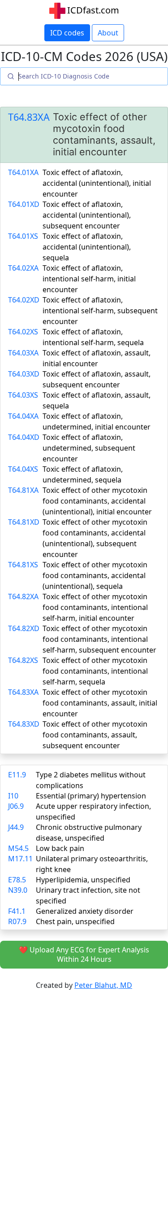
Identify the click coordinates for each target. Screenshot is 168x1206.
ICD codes (67, 33)
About (108, 33)
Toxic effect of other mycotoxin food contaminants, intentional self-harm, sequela (95, 671)
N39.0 (17, 890)
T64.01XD (23, 204)
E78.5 (17, 880)
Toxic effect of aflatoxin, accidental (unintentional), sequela (87, 247)
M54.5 (18, 848)
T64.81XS (23, 565)
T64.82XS (23, 660)
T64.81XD (23, 522)
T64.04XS (23, 469)
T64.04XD (23, 437)
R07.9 (17, 921)
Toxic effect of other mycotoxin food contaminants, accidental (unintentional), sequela (95, 575)
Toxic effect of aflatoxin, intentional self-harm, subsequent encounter (100, 310)
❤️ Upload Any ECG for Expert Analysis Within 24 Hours (84, 954)
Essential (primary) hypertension (91, 796)
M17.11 (20, 859)
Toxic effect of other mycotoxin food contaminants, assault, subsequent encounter (95, 734)
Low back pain (60, 848)
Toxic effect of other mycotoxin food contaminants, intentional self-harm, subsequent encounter (99, 639)
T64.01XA (23, 172)
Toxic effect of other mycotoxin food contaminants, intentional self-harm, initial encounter (95, 607)
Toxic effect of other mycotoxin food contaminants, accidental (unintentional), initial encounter (97, 501)
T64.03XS (23, 395)
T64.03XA (23, 353)
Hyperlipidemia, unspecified (83, 880)
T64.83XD (23, 724)
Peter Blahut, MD (103, 985)
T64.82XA (23, 596)
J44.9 (16, 827)
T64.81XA (23, 490)
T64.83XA (29, 117)
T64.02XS (23, 332)
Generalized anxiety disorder (85, 911)
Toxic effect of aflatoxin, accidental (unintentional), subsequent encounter (87, 215)
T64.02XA (23, 268)
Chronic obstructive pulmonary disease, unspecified (89, 832)
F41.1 (17, 911)
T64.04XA (23, 416)
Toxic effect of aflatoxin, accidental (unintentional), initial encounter (97, 183)
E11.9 (17, 775)
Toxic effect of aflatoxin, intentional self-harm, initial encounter (89, 278)
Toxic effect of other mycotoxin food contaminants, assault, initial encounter (100, 703)
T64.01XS (23, 236)
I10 (13, 796)
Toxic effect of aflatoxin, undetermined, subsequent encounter (89, 448)
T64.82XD (23, 628)
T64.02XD (23, 300)
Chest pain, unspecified (75, 921)
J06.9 (16, 806)
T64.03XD (23, 374)
